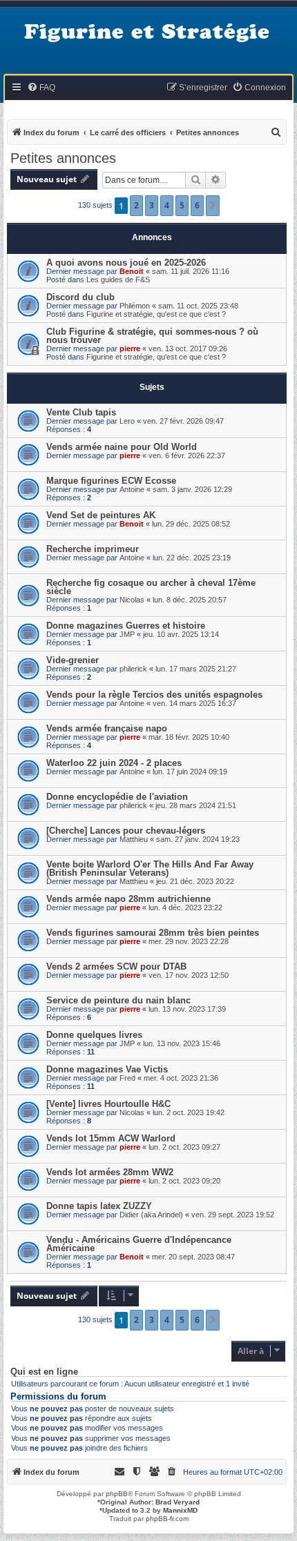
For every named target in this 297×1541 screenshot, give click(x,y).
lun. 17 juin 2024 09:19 (190, 771)
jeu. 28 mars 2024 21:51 (195, 805)
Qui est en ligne (44, 1372)
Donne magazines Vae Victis (107, 1069)
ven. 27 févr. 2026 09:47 (183, 421)
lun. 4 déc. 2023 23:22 (185, 907)
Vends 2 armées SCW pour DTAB (116, 966)
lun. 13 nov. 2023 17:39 (187, 1009)
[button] (213, 205)
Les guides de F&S (118, 279)
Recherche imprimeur (92, 549)
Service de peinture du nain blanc (118, 1000)
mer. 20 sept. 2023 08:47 (193, 1257)
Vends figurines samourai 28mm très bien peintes (152, 932)
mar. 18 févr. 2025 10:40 (188, 737)
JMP (127, 634)
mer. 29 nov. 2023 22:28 (188, 941)
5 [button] (182, 205)
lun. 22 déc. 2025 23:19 (192, 557)
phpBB (117, 1494)
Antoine (131, 489)
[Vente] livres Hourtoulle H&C (108, 1104)
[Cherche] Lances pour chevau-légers (125, 830)
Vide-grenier (72, 660)
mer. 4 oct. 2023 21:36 (181, 1078)
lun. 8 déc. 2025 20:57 (190, 600)
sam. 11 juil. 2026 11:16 (190, 271)
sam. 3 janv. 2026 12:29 (192, 489)
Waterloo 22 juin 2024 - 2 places (114, 763)
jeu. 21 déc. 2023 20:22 (195, 881)
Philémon (134, 306)
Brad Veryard (177, 1502)
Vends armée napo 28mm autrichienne (128, 899)
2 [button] (136, 205)
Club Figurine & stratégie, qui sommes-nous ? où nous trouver (152, 335)
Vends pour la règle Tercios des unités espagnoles (154, 694)
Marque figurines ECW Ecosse (111, 480)
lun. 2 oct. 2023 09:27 (184, 1147)
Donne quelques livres (94, 1035)
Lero (127, 421)
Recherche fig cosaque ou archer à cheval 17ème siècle (151, 587)
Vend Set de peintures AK (100, 515)
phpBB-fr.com (167, 1518)
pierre (129, 348)
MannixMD (180, 1510)
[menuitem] (41, 88)
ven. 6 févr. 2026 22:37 (186, 455)
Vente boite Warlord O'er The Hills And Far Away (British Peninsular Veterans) (149, 868)
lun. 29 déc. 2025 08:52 (191, 524)
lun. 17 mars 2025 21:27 (195, 669)
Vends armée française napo (106, 728)
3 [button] (151, 205)
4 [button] (166, 205)
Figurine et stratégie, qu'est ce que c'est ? (156, 314)
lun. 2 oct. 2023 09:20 (184, 1181)
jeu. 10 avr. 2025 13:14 (181, 634)
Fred (127, 1078)
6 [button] (197, 205)
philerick (133, 669)
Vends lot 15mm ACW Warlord (110, 1138)
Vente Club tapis (81, 412)
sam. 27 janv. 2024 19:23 (198, 839)
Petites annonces (63, 158)
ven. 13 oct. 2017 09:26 (187, 348)
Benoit (131, 271)
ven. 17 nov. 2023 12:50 (188, 975)
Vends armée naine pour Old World (121, 447)
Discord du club (80, 297)
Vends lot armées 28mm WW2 (109, 1172)
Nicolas (131, 600)
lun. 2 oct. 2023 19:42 (188, 1112)
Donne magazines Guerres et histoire (125, 625)
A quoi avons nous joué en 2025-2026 (126, 262)
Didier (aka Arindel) (151, 1214)
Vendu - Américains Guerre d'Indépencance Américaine (138, 1244)
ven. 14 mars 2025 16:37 (194, 703)
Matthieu (133, 839)
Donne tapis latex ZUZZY (99, 1206)
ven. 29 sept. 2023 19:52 (232, 1214)
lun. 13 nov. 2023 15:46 (181, 1043)
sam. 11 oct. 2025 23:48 (198, 306)
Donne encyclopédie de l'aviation (117, 797)
